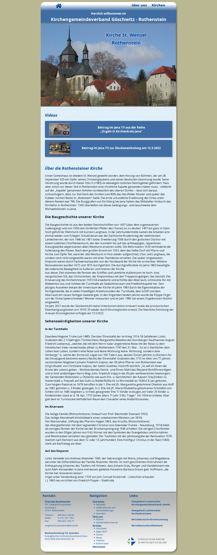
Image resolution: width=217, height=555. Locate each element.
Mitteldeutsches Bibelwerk (147, 525)
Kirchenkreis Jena (141, 513)
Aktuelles (101, 504)
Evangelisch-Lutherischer (146, 501)
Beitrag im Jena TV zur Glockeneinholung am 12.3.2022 (121, 148)
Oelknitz (100, 540)
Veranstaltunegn (104, 510)
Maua (99, 537)
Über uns (98, 516)
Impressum (99, 546)
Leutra (99, 534)
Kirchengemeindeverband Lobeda (151, 504)
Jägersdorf (101, 531)
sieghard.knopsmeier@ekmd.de (61, 525)
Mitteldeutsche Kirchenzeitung (150, 519)
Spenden (101, 513)
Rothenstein (102, 543)
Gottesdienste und (105, 507)
